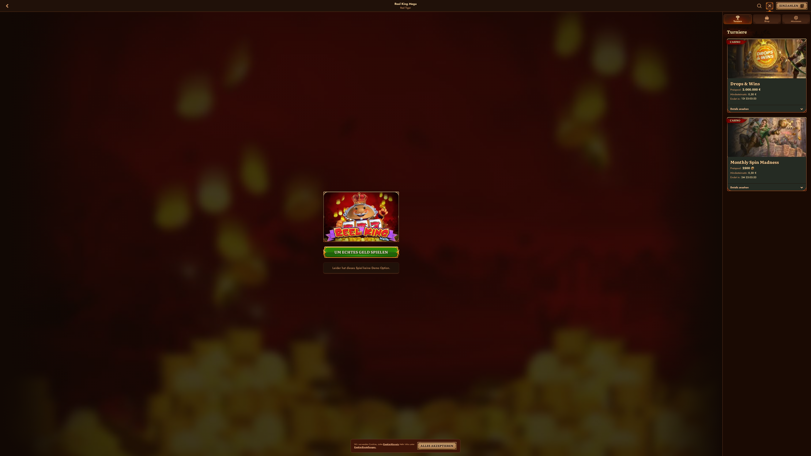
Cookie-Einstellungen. (365, 447)
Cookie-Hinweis (391, 444)
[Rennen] (769, 6)
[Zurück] (7, 6)
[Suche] (759, 6)
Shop (766, 21)
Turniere (737, 21)
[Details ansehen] (801, 109)
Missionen (796, 21)
